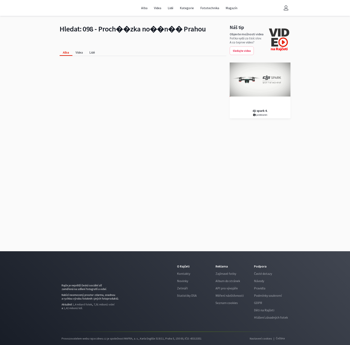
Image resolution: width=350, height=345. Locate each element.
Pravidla (259, 288)
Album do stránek (228, 281)
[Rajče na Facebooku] (65, 319)
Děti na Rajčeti (264, 310)
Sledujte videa (242, 51)
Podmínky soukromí (268, 295)
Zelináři (182, 288)
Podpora (260, 266)
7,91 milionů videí (104, 304)
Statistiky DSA (187, 295)
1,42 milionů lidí (73, 308)
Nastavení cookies (261, 338)
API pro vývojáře (227, 288)
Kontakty (183, 274)
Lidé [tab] (92, 52)
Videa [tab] (79, 52)
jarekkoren (261, 114)
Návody (259, 281)
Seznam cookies (227, 303)
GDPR (258, 303)
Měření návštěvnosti (230, 295)
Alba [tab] (66, 52)
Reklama (222, 266)
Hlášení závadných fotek (271, 317)
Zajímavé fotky (226, 274)
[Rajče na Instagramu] (71, 319)
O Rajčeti (183, 266)
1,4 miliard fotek (82, 304)
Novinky (182, 281)
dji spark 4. (260, 111)
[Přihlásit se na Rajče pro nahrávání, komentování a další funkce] (286, 8)
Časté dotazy (263, 274)
